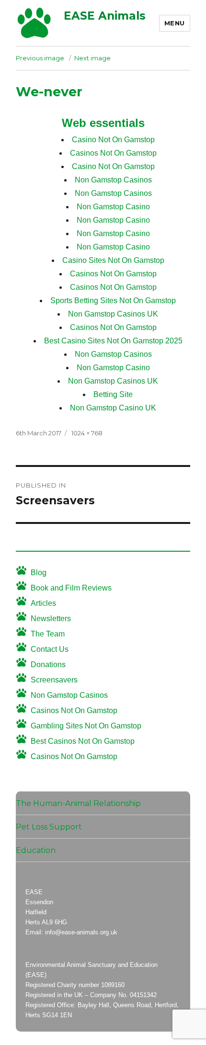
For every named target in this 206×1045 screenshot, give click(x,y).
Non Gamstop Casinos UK (113, 314)
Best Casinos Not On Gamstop (83, 741)
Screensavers (54, 680)
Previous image (40, 58)
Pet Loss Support (49, 826)
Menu (174, 23)
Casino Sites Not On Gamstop (113, 260)
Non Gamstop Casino (113, 207)
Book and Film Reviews (71, 588)
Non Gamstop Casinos (113, 180)
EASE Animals (105, 16)
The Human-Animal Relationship (78, 803)
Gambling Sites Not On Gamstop (86, 726)
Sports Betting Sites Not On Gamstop (113, 300)
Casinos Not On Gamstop (113, 153)
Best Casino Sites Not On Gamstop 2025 (113, 341)
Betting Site (113, 394)
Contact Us (50, 649)
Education (36, 850)
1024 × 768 (87, 433)
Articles (43, 603)
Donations (48, 664)
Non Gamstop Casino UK (113, 408)
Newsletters (51, 618)
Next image (92, 58)
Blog (38, 572)
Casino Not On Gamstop (113, 140)
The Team (48, 634)
